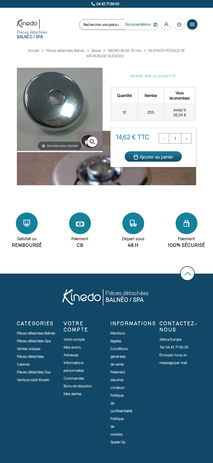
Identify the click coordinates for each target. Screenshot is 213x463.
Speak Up (117, 442)
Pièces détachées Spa (34, 341)
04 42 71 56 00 (107, 4)
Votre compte (74, 339)
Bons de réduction (78, 386)
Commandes (74, 378)
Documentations (138, 24)
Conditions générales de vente (119, 356)
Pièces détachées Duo (34, 372)
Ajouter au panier (156, 157)
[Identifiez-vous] (166, 24)
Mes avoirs (72, 347)
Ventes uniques (29, 348)
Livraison (117, 387)
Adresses (71, 355)
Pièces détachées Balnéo (36, 333)
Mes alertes (73, 393)
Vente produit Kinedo (33, 379)
